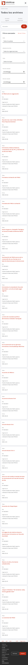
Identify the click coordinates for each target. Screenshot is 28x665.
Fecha (3, 109)
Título (3, 91)
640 (3, 641)
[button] (25, 3)
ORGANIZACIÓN (7, 48)
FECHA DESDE (6, 68)
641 (7, 641)
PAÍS (4, 38)
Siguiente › (23, 641)
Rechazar (15, 653)
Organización (5, 102)
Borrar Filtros (21, 33)
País (3, 97)
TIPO (4, 58)
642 (10, 641)
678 (17, 641)
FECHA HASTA (6, 79)
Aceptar (23, 653)
